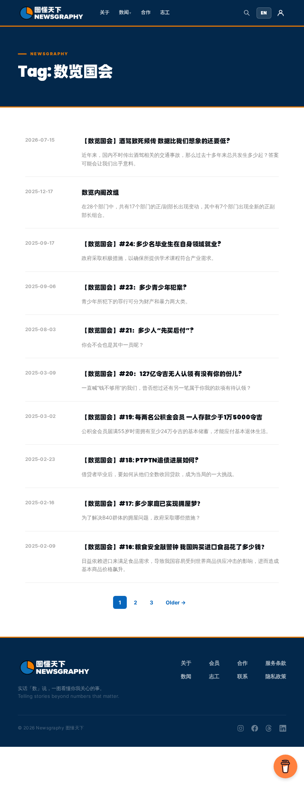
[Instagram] (240, 728)
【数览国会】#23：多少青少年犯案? (134, 287)
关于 (104, 12)
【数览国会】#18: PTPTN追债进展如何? (140, 460)
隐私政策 (275, 676)
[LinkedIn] (283, 728)
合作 (146, 12)
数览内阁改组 (100, 192)
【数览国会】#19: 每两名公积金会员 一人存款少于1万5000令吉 (172, 417)
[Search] (247, 12)
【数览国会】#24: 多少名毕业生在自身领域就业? (151, 244)
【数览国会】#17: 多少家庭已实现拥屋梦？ (142, 503)
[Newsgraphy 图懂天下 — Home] (51, 13)
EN (264, 13)
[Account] (280, 13)
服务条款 (275, 663)
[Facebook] (254, 728)
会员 (214, 663)
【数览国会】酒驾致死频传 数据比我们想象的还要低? (156, 140)
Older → (176, 602)
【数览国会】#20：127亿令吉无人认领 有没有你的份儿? (162, 373)
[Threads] (268, 728)
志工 (165, 12)
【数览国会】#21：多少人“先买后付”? (138, 330)
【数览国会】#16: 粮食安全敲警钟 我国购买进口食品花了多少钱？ (174, 546)
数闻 (124, 12)
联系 (242, 676)
